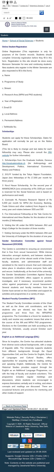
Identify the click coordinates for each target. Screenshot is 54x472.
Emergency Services (37, 5)
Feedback (37, 420)
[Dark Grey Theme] (20, 18)
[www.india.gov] (14, 435)
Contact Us (24, 5)
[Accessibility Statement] (7, 2)
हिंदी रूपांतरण (29, 18)
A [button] (11, 18)
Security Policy (28, 417)
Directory (15, 5)
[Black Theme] (16, 18)
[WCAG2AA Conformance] (25, 446)
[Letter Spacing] (15, 2)
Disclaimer (41, 417)
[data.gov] (40, 435)
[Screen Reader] (11, 2)
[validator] (13, 446)
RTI (9, 5)
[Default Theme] (24, 18)
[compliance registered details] (39, 446)
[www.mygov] (26, 435)
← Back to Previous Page (14, 406)
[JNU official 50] (30, 441)
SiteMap (15, 420)
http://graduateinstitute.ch (13, 163)
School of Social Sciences (21, 40)
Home (5, 40)
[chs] (20, 24)
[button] (46, 29)
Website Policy (13, 417)
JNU (4, 5)
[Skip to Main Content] (3, 2)
